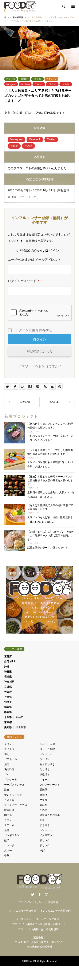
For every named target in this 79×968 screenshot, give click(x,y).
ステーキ (9, 825)
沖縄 (6, 666)
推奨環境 (53, 902)
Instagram (11, 84)
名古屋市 (21, 727)
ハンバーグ (46, 830)
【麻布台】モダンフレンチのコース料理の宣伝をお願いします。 (50, 425)
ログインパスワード (24, 281)
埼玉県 (8, 671)
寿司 (6, 754)
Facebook (25, 84)
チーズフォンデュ (14, 784)
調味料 (43, 805)
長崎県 (8, 676)
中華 (6, 855)
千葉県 (8, 717)
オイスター (10, 749)
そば (42, 850)
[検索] (63, 6)
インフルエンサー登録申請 (21, 910)
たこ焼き (45, 769)
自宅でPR (9, 661)
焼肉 (6, 764)
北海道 (8, 702)
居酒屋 (43, 789)
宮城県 (24, 78)
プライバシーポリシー (31, 902)
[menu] (72, 6)
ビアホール (10, 759)
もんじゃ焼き (47, 764)
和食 (42, 820)
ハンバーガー (47, 754)
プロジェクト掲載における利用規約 (38, 929)
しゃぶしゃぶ (47, 744)
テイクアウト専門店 (15, 805)
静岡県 (8, 712)
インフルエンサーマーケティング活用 (37, 919)
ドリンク (45, 840)
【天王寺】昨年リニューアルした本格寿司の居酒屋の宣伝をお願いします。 (50, 452)
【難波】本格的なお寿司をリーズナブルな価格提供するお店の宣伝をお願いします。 (50, 480)
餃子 (6, 840)
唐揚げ (43, 794)
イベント (9, 744)
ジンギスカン (11, 835)
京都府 (8, 656)
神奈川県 (10, 78)
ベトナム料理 (47, 749)
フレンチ (9, 845)
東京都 (37, 78)
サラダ (43, 800)
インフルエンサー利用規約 (55, 910)
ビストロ (9, 800)
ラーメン (45, 759)
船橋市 (19, 717)
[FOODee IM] (20, 6)
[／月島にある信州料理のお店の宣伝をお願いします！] (22, 402)
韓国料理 (9, 810)
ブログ (52, 84)
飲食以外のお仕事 (50, 815)
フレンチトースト (50, 784)
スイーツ (45, 779)
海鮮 (6, 789)
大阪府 (8, 692)
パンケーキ (10, 779)
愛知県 (8, 727)
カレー (8, 850)
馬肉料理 (9, 769)
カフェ (8, 820)
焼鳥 (6, 830)
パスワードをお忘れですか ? (39, 366)
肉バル (8, 815)
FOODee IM (30, 961)
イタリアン (51, 78)
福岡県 (8, 707)
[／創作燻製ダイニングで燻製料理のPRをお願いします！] (57, 402)
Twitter (39, 84)
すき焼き (45, 825)
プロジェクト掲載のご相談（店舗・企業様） (37, 924)
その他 (66, 84)
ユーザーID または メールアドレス (34, 259)
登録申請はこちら (39, 351)
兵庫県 (8, 697)
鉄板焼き (45, 774)
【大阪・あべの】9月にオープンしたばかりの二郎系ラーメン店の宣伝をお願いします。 (50, 535)
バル (6, 774)
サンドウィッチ (13, 794)
